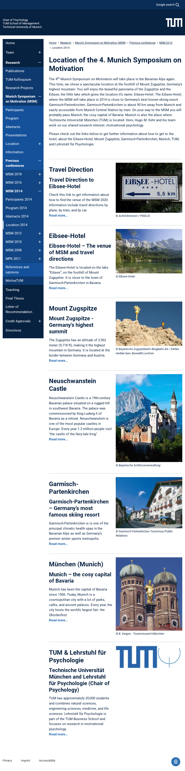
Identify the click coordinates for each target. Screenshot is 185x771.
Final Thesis (15, 298)
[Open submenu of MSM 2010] (39, 242)
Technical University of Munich (22, 27)
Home (10, 43)
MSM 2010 (14, 242)
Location (12, 144)
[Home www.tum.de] (174, 22)
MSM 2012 (14, 233)
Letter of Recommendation (19, 309)
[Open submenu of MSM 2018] (39, 174)
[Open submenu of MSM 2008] (39, 250)
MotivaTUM (14, 281)
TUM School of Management (21, 23)
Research (13, 63)
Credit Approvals (18, 321)
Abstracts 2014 (17, 216)
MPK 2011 (13, 259)
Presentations (16, 135)
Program (12, 118)
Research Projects (19, 88)
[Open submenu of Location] (39, 143)
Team (10, 52)
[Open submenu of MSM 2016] (39, 182)
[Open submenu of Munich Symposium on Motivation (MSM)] (39, 96)
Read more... (58, 215)
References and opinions (17, 269)
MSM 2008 (14, 250)
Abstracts (13, 127)
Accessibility (47, 760)
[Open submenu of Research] (39, 62)
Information (14, 152)
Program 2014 (16, 208)
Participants (15, 110)
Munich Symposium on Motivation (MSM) (21, 99)
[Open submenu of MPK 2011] (39, 258)
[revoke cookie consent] (175, 761)
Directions (13, 330)
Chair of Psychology (15, 20)
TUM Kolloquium (18, 80)
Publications (15, 71)
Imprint (25, 760)
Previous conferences (15, 163)
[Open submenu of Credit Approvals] (39, 321)
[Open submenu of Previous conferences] (39, 160)
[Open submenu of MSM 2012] (39, 233)
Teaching (12, 290)
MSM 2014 (14, 191)
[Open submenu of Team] (39, 52)
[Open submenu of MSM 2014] (39, 191)
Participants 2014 (19, 199)
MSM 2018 (14, 174)
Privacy (7, 760)
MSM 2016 (14, 183)
